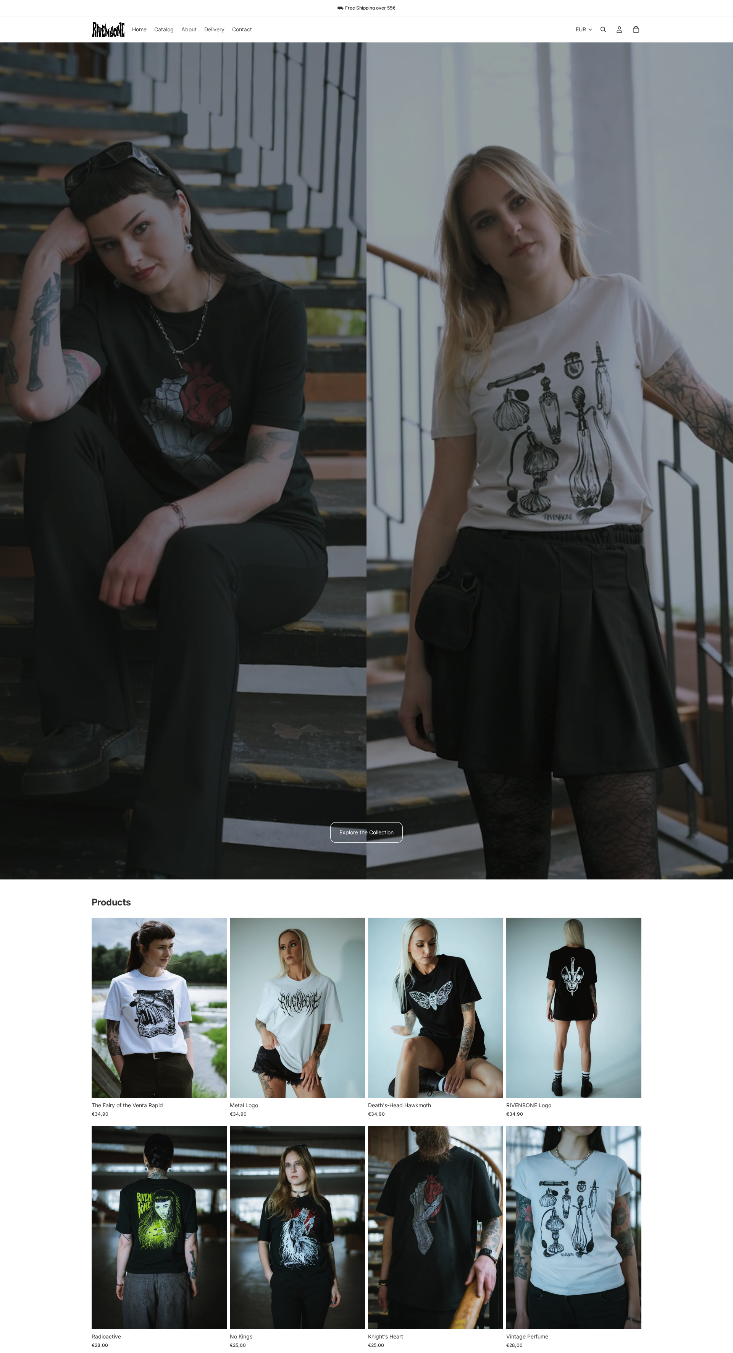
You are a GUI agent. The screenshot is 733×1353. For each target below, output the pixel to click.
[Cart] (636, 29)
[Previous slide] (103, 1007)
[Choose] (215, 1086)
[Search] (603, 29)
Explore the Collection (366, 832)
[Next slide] (215, 1007)
